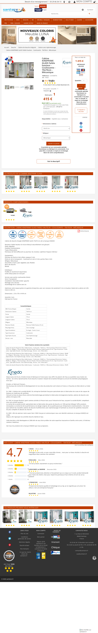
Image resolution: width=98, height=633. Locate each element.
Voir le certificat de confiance (84, 445)
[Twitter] (81, 127)
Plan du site (24, 533)
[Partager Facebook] (81, 123)
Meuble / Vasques (43, 20)
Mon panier (41, 537)
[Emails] (69, 1)
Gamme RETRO (28, 23)
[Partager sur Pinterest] (81, 130)
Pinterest (9, 545)
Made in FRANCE (42, 23)
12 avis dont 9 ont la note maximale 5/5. (56, 85)
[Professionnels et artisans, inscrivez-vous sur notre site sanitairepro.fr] (41, 10)
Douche (25, 20)
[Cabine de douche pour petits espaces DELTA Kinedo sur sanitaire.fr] (56, 516)
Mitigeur (46, 133)
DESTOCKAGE (8, 20)
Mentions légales (24, 542)
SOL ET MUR (70, 20)
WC (33, 20)
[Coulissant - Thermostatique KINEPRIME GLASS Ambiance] (19, 70)
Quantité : (78, 80)
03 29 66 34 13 (55, 1)
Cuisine (79, 20)
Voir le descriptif (53, 161)
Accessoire (89, 20)
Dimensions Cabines (49, 124)
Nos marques (24, 549)
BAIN (18, 20)
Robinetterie (57, 20)
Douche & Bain (24, 545)
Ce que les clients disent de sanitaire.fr (25, 554)
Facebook (9, 532)
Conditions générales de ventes (24, 538)
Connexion (40, 533)
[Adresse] (64, 1)
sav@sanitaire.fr (81, 554)
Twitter (9, 538)
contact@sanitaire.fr (81, 550)
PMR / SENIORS (15, 23)
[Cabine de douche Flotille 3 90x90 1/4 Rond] (10, 516)
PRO (5, 23)
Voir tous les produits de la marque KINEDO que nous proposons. (27, 426)
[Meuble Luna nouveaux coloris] (49, 35)
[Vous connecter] (94, 1)
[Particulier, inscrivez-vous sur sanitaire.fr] (41, 6)
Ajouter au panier (54, 143)
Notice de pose (84, 231)
